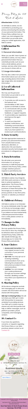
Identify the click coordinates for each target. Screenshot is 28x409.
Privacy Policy (14, 400)
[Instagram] (12, 354)
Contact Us (5, 330)
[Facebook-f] (9, 354)
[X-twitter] (15, 354)
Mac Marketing (24, 399)
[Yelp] (18, 354)
